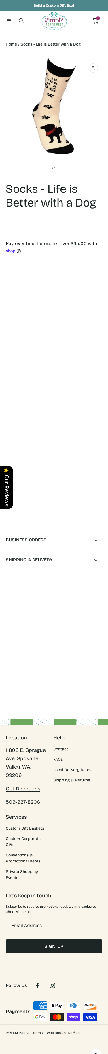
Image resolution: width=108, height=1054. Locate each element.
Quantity (14, 304)
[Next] (99, 329)
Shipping (13, 238)
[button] (8, 20)
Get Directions (23, 789)
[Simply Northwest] (54, 21)
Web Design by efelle (63, 1033)
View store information (33, 492)
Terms (38, 1033)
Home (11, 44)
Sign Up (54, 946)
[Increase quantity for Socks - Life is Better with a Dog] (95, 305)
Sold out (76, 361)
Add (76, 329)
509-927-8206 (23, 802)
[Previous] (9, 329)
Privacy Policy (17, 1033)
